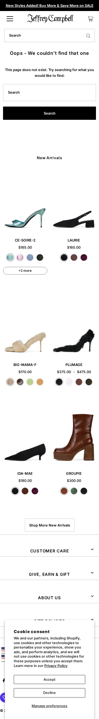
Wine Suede (84, 257)
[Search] (88, 35)
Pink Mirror (20, 257)
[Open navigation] (10, 19)
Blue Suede (30, 257)
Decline (49, 693)
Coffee (20, 382)
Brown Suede (74, 257)
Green (74, 491)
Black (59, 382)
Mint (30, 382)
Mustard (40, 382)
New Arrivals (49, 158)
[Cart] (90, 18)
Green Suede (40, 257)
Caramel (64, 491)
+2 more (25, 270)
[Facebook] (4, 681)
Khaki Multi (89, 382)
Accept (49, 679)
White (69, 382)
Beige (10, 382)
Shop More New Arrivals (49, 525)
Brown (79, 382)
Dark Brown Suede (25, 491)
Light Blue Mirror (10, 257)
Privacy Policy (56, 666)
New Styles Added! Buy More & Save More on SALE (50, 5)
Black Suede (64, 257)
